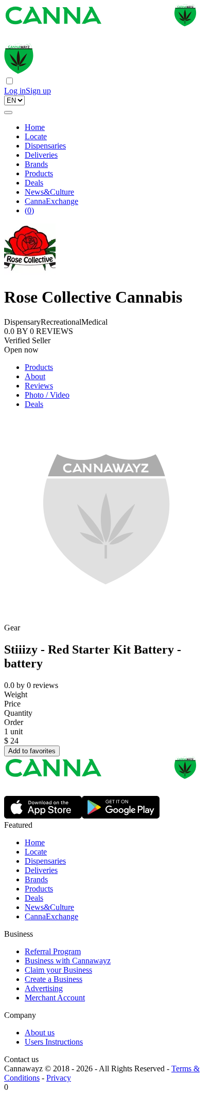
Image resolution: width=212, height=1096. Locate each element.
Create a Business (53, 979)
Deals (34, 182)
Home (35, 127)
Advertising (44, 988)
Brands (36, 164)
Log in (15, 90)
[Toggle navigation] (8, 112)
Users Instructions (54, 1041)
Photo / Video (47, 395)
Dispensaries (45, 145)
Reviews (39, 385)
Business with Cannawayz (68, 960)
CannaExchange (51, 201)
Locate (36, 136)
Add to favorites (32, 751)
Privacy (58, 1077)
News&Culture (49, 192)
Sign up (38, 90)
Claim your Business (58, 969)
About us (40, 1032)
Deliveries (41, 155)
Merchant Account (55, 997)
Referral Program (53, 951)
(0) (29, 210)
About (35, 376)
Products (39, 173)
